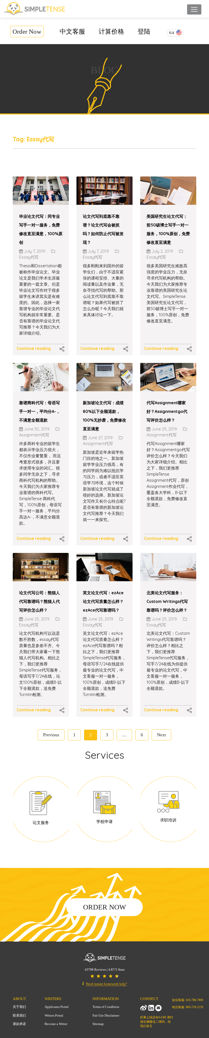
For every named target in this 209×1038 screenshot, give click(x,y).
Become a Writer (56, 1024)
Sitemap (98, 1024)
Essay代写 (28, 257)
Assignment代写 (34, 434)
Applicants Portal (57, 1007)
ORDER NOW (104, 907)
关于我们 (19, 1007)
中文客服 (72, 31)
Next (161, 734)
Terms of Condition (106, 1007)
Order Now (26, 31)
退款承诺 (19, 1024)
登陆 (144, 31)
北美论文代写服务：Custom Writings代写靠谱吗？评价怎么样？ (167, 601)
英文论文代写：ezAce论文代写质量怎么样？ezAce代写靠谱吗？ (103, 601)
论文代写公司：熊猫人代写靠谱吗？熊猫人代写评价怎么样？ (39, 601)
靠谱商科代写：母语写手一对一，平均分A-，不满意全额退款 (39, 411)
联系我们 (19, 1015)
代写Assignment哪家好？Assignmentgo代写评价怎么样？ (167, 411)
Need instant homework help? (106, 984)
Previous (51, 734)
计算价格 (111, 31)
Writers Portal (54, 1015)
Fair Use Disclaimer (106, 1015)
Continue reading (34, 348)
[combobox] (175, 33)
